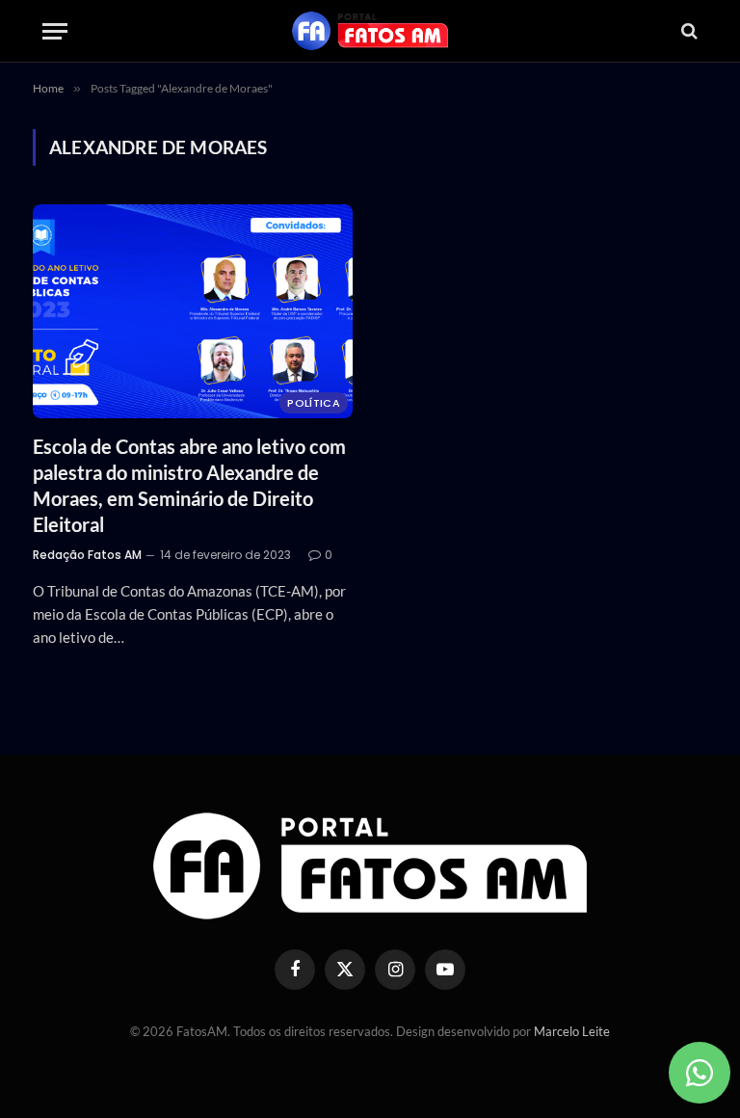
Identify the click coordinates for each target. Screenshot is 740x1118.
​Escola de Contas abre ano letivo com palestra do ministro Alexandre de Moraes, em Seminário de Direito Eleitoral (189, 486)
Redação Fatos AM (87, 554)
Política (313, 403)
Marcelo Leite (572, 1031)
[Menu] (54, 31)
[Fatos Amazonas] (370, 31)
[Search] (687, 31)
